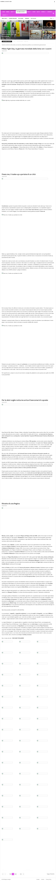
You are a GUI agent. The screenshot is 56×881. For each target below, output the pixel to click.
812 (21, 874)
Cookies (42, 879)
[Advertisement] (37, 6)
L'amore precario (13, 18)
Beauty (12, 11)
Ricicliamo (20, 18)
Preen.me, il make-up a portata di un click (19, 174)
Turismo (43, 11)
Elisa (3, 38)
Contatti (4, 15)
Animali (7, 11)
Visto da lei (33, 18)
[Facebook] (54, 2)
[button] (53, 13)
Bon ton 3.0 (4, 18)
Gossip (34, 11)
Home (3, 11)
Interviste (50, 11)
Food (28, 11)
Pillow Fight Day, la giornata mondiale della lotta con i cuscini (26, 48)
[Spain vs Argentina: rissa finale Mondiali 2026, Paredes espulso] (49, 34)
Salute (38, 11)
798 (10, 874)
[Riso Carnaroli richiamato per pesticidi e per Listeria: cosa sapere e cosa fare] (36, 33)
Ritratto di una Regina (11, 503)
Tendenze (27, 18)
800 (15, 874)
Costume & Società (21, 11)
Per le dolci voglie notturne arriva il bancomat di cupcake (25, 400)
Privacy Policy (48, 879)
